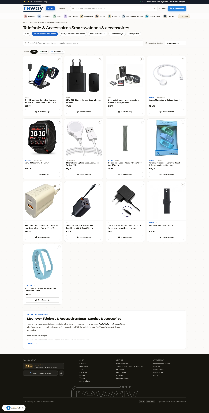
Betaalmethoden (122, 378)
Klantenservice (122, 363)
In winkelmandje (44, 112)
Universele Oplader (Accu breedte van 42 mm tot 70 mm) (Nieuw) (124, 101)
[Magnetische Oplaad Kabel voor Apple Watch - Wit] (83, 149)
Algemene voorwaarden (166, 401)
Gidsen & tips (158, 372)
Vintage (82, 378)
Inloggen (162, 8)
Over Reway (158, 360)
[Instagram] (61, 373)
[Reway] (33, 8)
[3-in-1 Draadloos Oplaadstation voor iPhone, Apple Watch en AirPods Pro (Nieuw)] (42, 86)
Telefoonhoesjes (117, 34)
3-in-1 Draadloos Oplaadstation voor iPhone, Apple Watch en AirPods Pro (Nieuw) (40, 101)
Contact (156, 375)
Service (119, 360)
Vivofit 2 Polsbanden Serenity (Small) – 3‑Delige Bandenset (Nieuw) (165, 164)
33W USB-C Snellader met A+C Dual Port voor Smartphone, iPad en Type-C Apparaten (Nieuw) (42, 226)
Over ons (156, 366)
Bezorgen (120, 369)
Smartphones (134, 34)
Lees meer (31, 344)
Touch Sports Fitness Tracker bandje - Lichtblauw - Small (41, 289)
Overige (171, 16)
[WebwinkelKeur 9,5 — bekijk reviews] (8, 408)
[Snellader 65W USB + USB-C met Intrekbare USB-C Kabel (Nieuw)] (83, 211)
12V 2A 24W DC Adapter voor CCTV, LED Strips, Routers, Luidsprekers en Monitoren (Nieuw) (125, 226)
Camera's (115, 16)
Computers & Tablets (134, 16)
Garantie (119, 375)
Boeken (102, 16)
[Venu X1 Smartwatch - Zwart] (42, 149)
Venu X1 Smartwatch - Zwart (37, 163)
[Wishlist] (59, 59)
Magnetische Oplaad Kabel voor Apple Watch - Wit (82, 164)
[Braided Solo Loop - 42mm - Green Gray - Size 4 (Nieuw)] (125, 149)
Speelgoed (88, 16)
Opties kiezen (44, 174)
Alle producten (85, 381)
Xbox (59, 16)
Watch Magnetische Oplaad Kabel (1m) (165, 100)
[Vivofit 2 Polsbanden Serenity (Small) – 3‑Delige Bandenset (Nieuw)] (166, 149)
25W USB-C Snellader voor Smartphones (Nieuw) (83, 101)
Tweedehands (58, 52)
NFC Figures (73, 16)
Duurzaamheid (158, 369)
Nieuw (44, 52)
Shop (81, 360)
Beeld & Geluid (155, 16)
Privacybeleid (181, 401)
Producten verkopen (178, 2)
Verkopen (61, 8)
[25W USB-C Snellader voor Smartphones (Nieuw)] (83, 86)
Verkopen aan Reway (161, 363)
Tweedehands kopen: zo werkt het (129, 366)
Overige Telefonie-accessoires (73, 34)
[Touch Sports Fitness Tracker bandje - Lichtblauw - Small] (42, 274)
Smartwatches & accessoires (45, 34)
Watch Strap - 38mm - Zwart (161, 225)
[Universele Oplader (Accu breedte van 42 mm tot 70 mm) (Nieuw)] (125, 86)
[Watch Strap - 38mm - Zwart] (166, 211)
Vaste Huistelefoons (97, 34)
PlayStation (46, 16)
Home (25, 22)
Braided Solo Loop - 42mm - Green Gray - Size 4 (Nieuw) (125, 164)
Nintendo (31, 16)
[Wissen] (154, 8)
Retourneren (121, 372)
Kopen (50, 8)
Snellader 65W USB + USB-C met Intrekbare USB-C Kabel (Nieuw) (79, 226)
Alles (27, 34)
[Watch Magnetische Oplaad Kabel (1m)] (166, 86)
